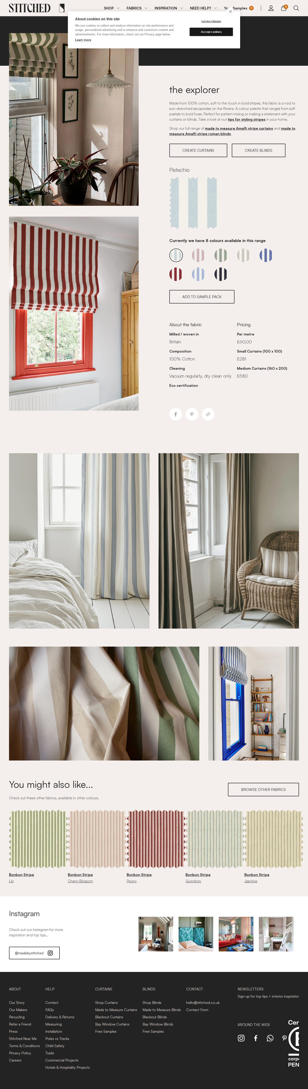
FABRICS (134, 8)
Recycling (17, 1017)
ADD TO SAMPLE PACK (201, 296)
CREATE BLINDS (258, 150)
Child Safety (54, 1046)
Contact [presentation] (194, 989)
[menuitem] (112, 8)
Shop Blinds (152, 1002)
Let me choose (211, 21)
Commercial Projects (61, 1060)
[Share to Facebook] (175, 414)
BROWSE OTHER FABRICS (263, 789)
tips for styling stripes (246, 119)
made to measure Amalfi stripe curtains (239, 128)
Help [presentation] (49, 989)
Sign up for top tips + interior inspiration (269, 996)
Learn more (83, 40)
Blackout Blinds (155, 1017)
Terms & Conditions (24, 1046)
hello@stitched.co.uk (203, 1002)
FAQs (49, 1009)
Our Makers (18, 1009)
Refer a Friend (20, 1024)
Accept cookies (211, 32)
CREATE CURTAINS (198, 150)
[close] (230, 11)
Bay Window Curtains (112, 1024)
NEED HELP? (200, 8)
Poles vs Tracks (57, 1038)
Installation (53, 1031)
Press (13, 1031)
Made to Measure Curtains (116, 1009)
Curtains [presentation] (103, 989)
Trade (49, 1053)
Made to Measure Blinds (162, 1009)
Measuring (53, 1024)
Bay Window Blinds (158, 1024)
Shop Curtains (106, 1002)
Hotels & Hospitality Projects (67, 1067)
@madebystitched (29, 953)
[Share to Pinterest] (192, 414)
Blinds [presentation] (149, 989)
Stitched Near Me (23, 1038)
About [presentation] (15, 989)
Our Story (17, 1002)
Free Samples (106, 1031)
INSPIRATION (166, 8)
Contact (51, 1002)
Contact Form (197, 1009)
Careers (15, 1060)
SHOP (109, 8)
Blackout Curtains (109, 1017)
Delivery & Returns (59, 1017)
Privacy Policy (20, 1053)
